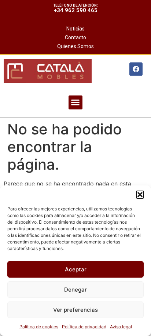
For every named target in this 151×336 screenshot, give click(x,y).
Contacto (75, 37)
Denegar (75, 289)
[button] (140, 194)
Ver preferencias (75, 309)
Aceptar (75, 269)
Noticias (75, 29)
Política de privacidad (84, 326)
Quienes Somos (75, 46)
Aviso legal (121, 326)
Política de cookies (38, 326)
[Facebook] (136, 69)
